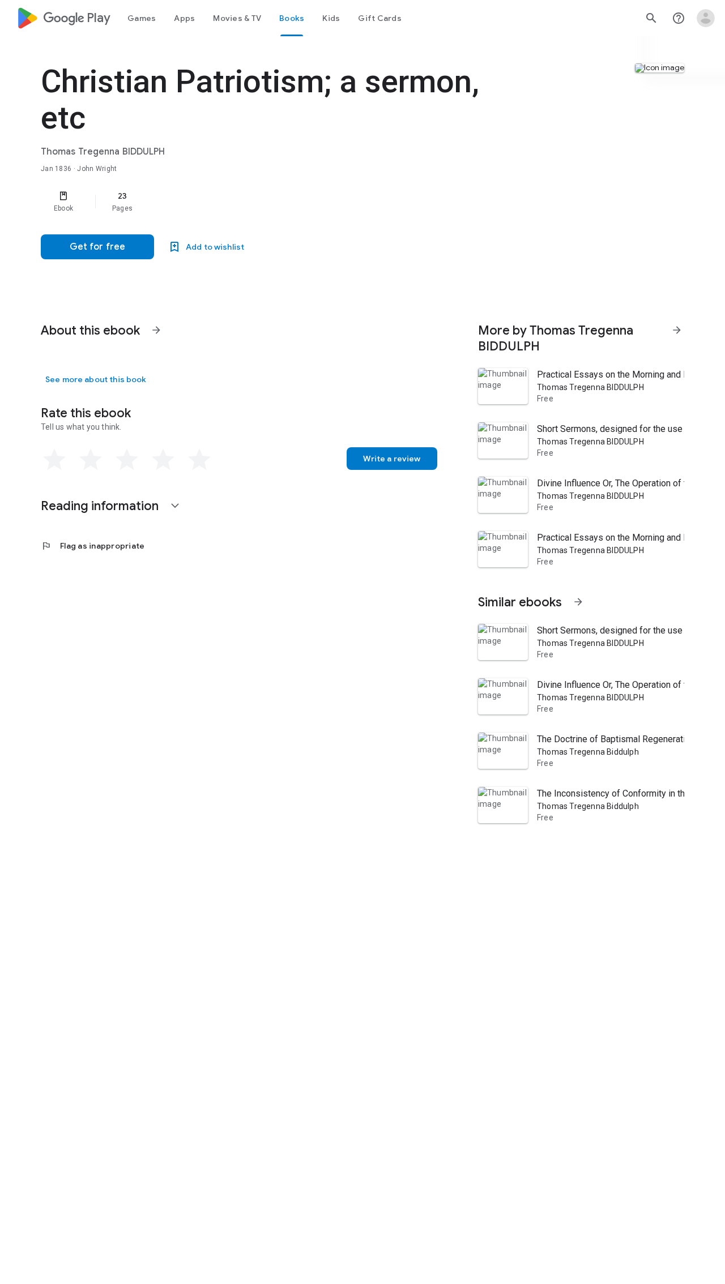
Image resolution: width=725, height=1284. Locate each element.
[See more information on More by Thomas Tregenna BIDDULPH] (676, 330)
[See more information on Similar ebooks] (578, 601)
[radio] (54, 459)
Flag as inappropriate (92, 545)
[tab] (141, 18)
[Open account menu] (705, 18)
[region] (267, 201)
